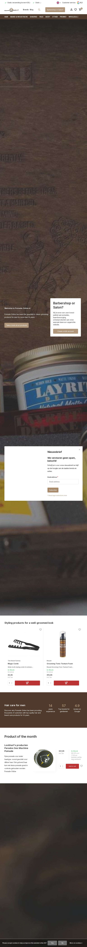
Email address (52, 477)
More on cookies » (76, 943)
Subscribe (53, 490)
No (62, 943)
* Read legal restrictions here (57, 495)
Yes (52, 943)
